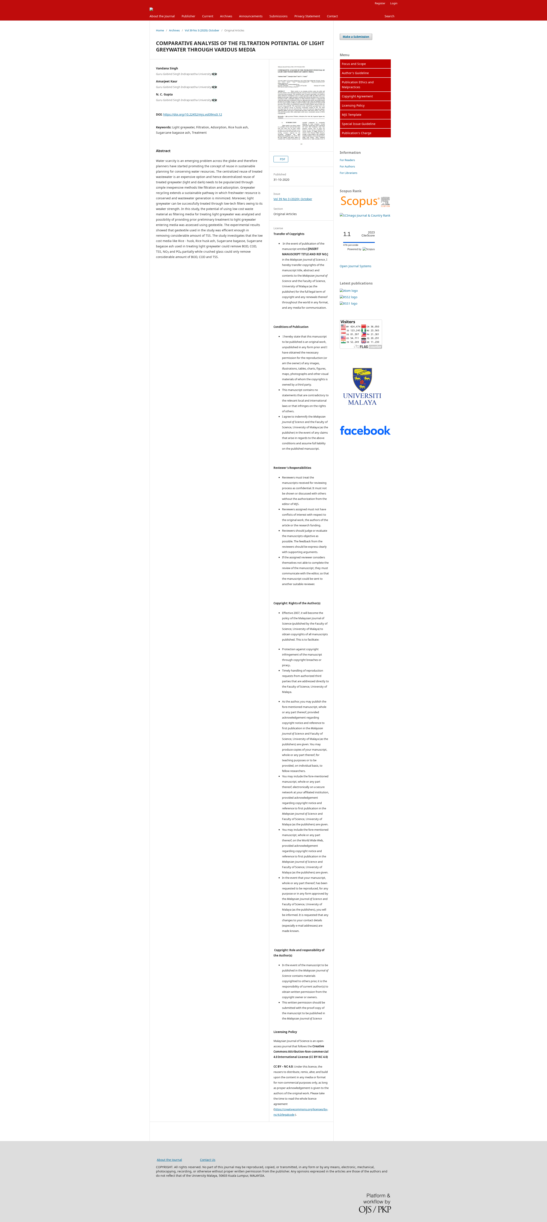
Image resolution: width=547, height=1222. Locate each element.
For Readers (347, 160)
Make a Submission (356, 37)
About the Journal (162, 16)
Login (393, 3)
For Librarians (348, 173)
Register (380, 3)
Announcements (251, 16)
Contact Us (207, 1160)
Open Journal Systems (355, 266)
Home (160, 30)
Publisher (188, 16)
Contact (332, 16)
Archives (226, 16)
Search (389, 16)
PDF (282, 159)
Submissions (278, 16)
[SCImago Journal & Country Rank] (365, 207)
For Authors (347, 166)
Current (207, 16)
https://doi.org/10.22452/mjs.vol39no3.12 (192, 114)
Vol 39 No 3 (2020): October (202, 30)
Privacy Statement (307, 16)
